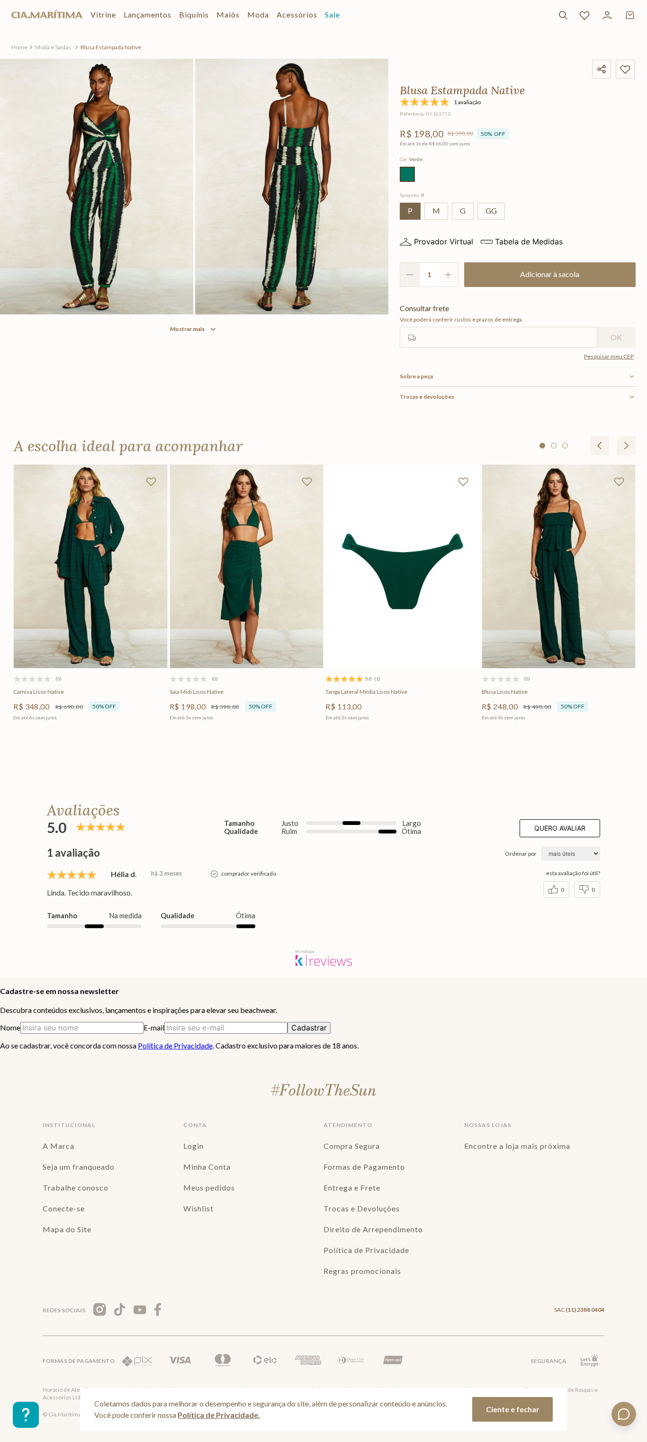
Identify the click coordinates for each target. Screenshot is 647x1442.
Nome (10, 1027)
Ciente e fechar (512, 1409)
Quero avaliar (559, 828)
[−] (410, 274)
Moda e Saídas (53, 47)
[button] (407, 174)
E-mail (154, 1027)
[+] (448, 274)
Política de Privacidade (175, 1045)
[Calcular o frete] (616, 337)
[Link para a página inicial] (19, 47)
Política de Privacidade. (219, 1414)
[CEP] (498, 326)
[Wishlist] (584, 15)
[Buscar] (563, 15)
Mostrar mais (187, 328)
